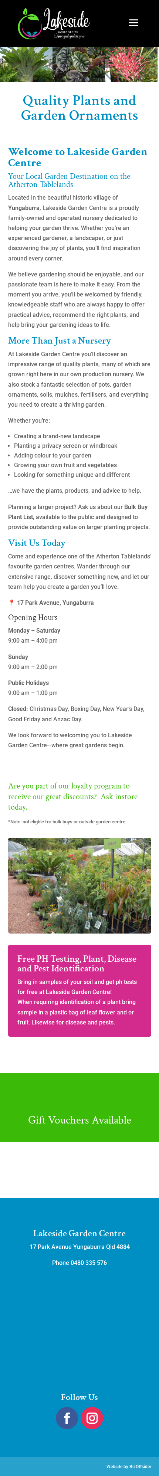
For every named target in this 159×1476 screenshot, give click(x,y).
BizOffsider (140, 1466)
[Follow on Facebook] (67, 1418)
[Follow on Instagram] (92, 1418)
